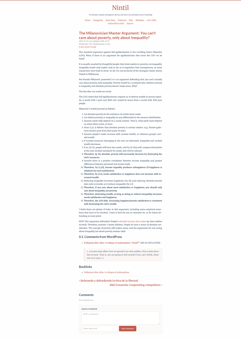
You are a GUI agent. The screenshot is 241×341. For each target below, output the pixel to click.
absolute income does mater (132, 221)
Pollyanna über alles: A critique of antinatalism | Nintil (111, 243)
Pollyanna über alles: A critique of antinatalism (106, 272)
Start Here (110, 20)
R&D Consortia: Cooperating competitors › (136, 284)
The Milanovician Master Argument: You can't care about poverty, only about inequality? (117, 35)
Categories (98, 20)
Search (130, 23)
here (113, 79)
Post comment (127, 328)
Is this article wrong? (87, 47)
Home (88, 20)
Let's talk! (151, 20)
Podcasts (122, 20)
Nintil (120, 8)
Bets (131, 20)
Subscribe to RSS (116, 23)
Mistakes (140, 20)
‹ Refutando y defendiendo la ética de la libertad (108, 280)
